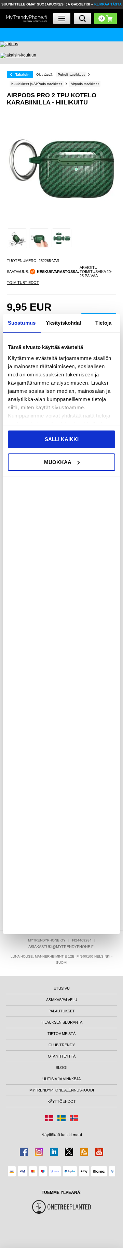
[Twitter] (69, 1152)
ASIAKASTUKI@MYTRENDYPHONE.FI (61, 947)
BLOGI (61, 1067)
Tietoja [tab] (103, 323)
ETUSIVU (62, 988)
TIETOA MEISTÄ (61, 1034)
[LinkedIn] (54, 1152)
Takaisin (22, 74)
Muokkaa (57, 462)
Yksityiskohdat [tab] (63, 323)
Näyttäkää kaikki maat (61, 1135)
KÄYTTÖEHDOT (61, 1101)
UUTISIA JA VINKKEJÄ (61, 1079)
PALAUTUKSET (62, 1011)
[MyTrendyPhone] (26, 18)
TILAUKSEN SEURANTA (61, 1022)
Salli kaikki (62, 439)
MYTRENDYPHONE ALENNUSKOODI (61, 1090)
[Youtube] (99, 1152)
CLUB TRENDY (62, 1045)
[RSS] (84, 1152)
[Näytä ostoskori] (105, 18)
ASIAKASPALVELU (61, 1000)
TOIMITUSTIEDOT (23, 282)
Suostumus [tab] (22, 323)
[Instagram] (39, 1152)
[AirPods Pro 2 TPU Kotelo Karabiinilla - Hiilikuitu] (17, 238)
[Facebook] (24, 1152)
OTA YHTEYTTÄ (62, 1056)
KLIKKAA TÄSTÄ (108, 4)
